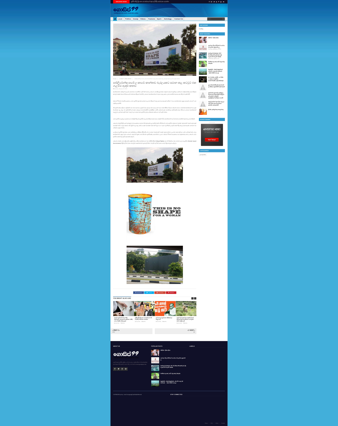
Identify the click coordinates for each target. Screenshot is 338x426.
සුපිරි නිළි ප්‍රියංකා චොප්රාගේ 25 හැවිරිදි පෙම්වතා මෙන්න (150, 2)
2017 (113, 332)
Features (151, 19)
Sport (159, 19)
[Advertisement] (193, 9)
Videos (142, 19)
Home (115, 79)
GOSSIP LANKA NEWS (125, 79)
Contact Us (178, 19)
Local (120, 19)
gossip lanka (203, 154)
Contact (223, 423)
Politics (128, 19)
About (216, 423)
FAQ (212, 423)
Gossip (135, 19)
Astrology (167, 19)
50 (194, 332)
